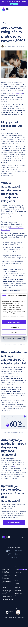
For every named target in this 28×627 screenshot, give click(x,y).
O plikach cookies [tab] (21, 295)
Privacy (16, 578)
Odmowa (14, 332)
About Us (17, 580)
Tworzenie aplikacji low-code (7, 582)
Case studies (18, 572)
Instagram (19, 596)
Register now (14, 4)
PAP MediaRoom (17, 93)
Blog (16, 575)
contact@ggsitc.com (7, 599)
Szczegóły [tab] (11, 295)
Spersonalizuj (13, 327)
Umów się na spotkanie (14, 522)
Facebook (19, 593)
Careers (20, 569)
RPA (14, 466)
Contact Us (18, 583)
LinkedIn (18, 590)
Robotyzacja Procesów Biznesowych (5, 571)
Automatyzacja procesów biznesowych (6, 577)
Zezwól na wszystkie (14, 322)
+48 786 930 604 (7, 596)
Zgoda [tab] (4, 295)
